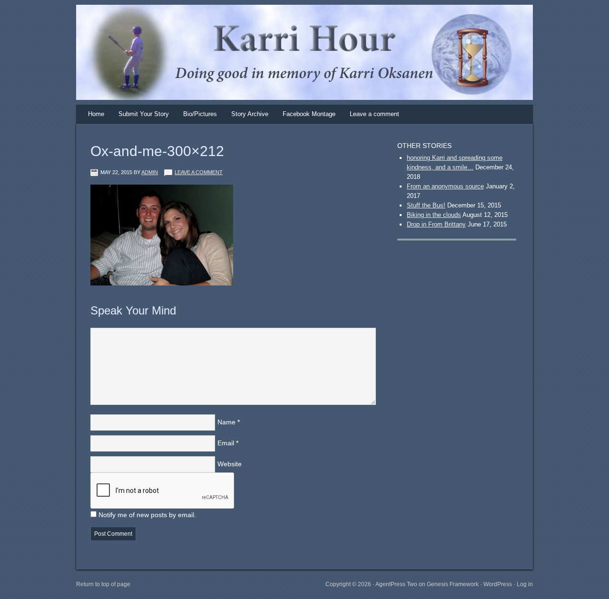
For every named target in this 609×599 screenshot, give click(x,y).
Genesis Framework (453, 584)
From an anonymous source (445, 186)
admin (149, 172)
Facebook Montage (309, 114)
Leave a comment (374, 114)
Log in (525, 584)
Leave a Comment (199, 172)
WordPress (497, 584)
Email (225, 443)
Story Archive (249, 114)
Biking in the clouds (434, 214)
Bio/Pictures (200, 114)
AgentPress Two (396, 584)
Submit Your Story (143, 114)
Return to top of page (103, 584)
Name (226, 422)
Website (229, 464)
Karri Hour (295, 36)
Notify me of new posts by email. (147, 515)
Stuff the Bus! (426, 205)
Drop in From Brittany (436, 224)
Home (96, 114)
